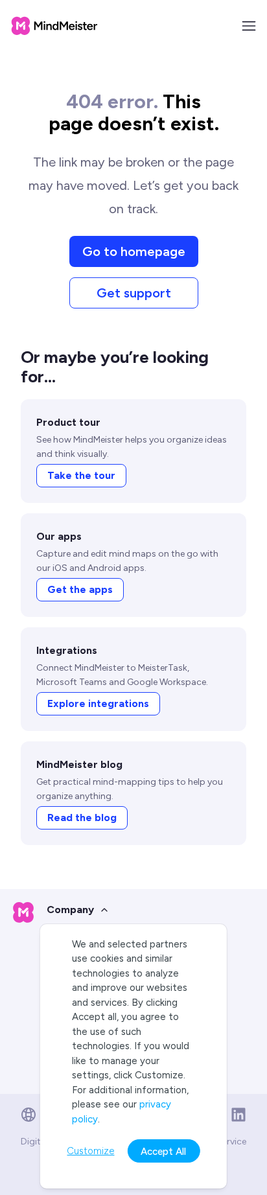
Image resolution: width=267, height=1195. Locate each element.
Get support (134, 293)
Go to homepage (133, 251)
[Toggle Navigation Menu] (249, 26)
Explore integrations (98, 703)
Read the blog (82, 817)
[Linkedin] (238, 1114)
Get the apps (80, 589)
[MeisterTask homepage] (54, 26)
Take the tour (81, 475)
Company (70, 909)
